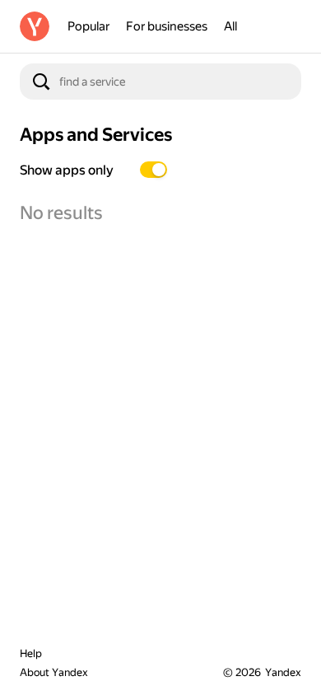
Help (31, 653)
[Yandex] (34, 26)
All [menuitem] (230, 26)
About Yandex (54, 672)
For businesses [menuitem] (166, 26)
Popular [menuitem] (88, 26)
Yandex (283, 672)
